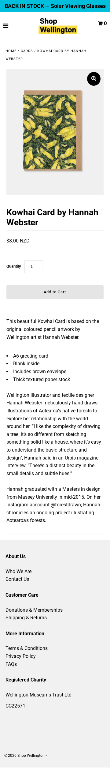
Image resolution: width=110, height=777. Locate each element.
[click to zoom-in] (94, 79)
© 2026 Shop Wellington (24, 755)
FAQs (11, 664)
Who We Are (18, 571)
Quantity (13, 266)
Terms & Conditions (27, 648)
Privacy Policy (21, 656)
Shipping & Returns (26, 618)
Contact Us (17, 579)
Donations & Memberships (34, 610)
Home (11, 51)
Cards (27, 51)
